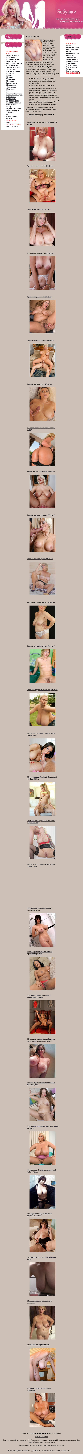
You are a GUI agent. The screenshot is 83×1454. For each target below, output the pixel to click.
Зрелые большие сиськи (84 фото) (40, 340)
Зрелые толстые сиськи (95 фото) (40, 166)
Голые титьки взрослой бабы (38, 1345)
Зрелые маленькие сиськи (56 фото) (41, 646)
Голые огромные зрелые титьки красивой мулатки (39, 953)
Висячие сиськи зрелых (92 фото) (40, 253)
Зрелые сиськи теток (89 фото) (39, 209)
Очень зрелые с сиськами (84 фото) (41, 471)
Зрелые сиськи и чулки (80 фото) (40, 559)
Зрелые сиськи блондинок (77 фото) (41, 515)
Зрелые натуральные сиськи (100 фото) (42, 690)
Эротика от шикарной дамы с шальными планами (39, 996)
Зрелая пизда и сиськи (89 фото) (39, 297)
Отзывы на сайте (41, 1437)
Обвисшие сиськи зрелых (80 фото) (41, 602)
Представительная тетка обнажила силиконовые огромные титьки (41, 1040)
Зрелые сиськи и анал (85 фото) (39, 384)
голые (30, 1442)
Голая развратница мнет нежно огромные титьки (39, 1215)
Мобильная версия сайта (51, 1450)
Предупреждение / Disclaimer (19, 1450)
